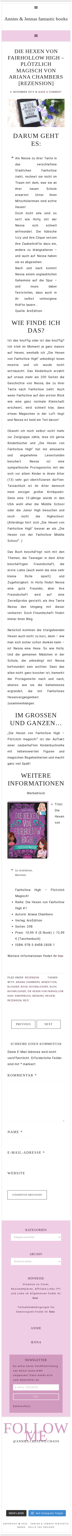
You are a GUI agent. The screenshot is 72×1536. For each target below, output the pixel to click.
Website (16, 1173)
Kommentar (22, 1075)
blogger (13, 986)
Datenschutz (22, 1406)
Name (15, 1132)
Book (24, 986)
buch (53, 986)
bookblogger (38, 986)
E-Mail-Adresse (26, 1152)
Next (49, 1024)
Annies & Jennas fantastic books (36, 18)
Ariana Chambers (28, 982)
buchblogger (16, 991)
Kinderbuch (23, 996)
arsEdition (49, 982)
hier (60, 956)
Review (50, 996)
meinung (38, 996)
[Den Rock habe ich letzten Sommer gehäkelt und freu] (18, 1456)
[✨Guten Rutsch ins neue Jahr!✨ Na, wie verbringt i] (18, 1477)
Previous (23, 1024)
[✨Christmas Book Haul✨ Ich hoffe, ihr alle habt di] (18, 1497)
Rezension (32, 977)
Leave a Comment (50, 92)
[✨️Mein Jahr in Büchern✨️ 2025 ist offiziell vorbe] (53, 1456)
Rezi (26, 1000)
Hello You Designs (41, 1527)
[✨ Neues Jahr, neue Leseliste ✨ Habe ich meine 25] (53, 1477)
